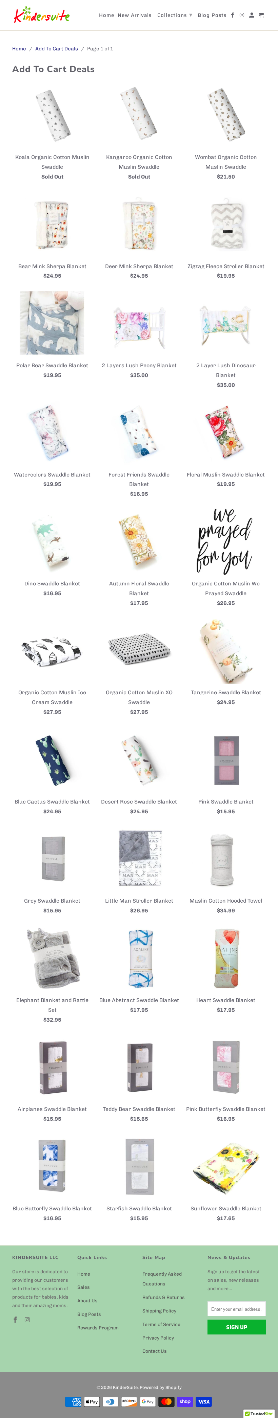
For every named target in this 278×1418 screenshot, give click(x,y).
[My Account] (252, 16)
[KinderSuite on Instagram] (28, 1320)
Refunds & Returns (163, 1297)
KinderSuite (125, 1387)
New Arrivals (135, 16)
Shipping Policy (159, 1311)
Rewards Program (98, 1328)
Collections (175, 15)
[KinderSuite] (41, 15)
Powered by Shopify (161, 1387)
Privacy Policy (158, 1338)
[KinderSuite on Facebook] (16, 1320)
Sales (83, 1287)
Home (83, 1274)
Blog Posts (89, 1314)
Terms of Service (161, 1324)
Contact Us (154, 1351)
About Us (87, 1301)
